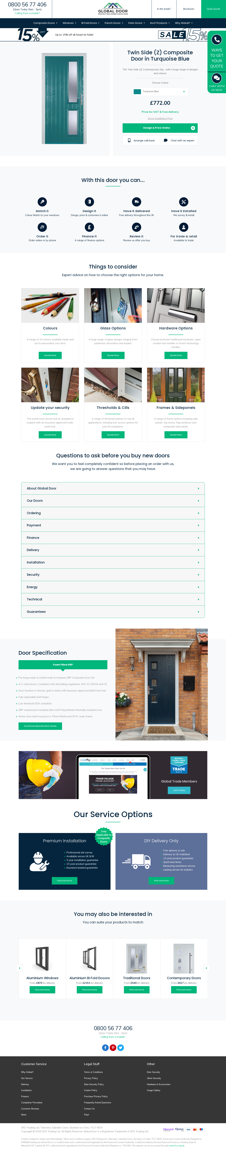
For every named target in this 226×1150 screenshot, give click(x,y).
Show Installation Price (160, 118)
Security (33, 574)
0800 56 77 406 (27, 4)
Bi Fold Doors (90, 23)
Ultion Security (154, 1078)
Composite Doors (44, 23)
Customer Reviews (30, 1108)
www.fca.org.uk (176, 1145)
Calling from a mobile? (27, 13)
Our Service (27, 1078)
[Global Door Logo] (113, 9)
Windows (68, 23)
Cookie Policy (90, 1090)
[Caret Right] (206, 968)
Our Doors (35, 500)
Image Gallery (153, 1090)
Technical (34, 599)
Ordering (34, 513)
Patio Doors (135, 23)
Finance (33, 538)
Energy (32, 587)
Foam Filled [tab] (63, 664)
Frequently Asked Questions (97, 1102)
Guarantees (36, 612)
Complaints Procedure (31, 1102)
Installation (36, 562)
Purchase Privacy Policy (96, 1096)
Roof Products (159, 23)
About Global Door (41, 488)
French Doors (113, 23)
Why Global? (183, 23)
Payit (86, 1114)
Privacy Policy (91, 1078)
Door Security (153, 1072)
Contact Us (89, 1108)
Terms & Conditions (93, 1072)
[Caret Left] (19, 968)
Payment (34, 525)
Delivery (33, 550)
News (23, 1114)
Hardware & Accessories (158, 1084)
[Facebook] (105, 1047)
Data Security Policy (94, 1084)
